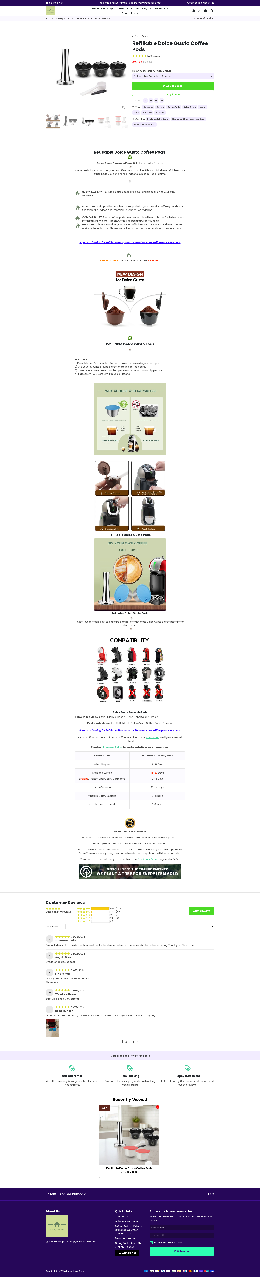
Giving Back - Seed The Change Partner (128, 1244)
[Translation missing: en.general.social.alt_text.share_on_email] (213, 18)
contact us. (152, 737)
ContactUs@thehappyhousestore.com (71, 1241)
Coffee (160, 107)
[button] (139, 56)
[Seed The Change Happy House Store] (130, 879)
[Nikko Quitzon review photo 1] (52, 1028)
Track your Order (147, 859)
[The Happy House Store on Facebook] (47, 3)
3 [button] (130, 1041)
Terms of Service (125, 1238)
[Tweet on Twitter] (207, 18)
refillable (147, 112)
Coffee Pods (174, 107)
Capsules (148, 107)
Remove (157, 1107)
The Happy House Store (73, 1271)
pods (136, 112)
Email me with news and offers (168, 1242)
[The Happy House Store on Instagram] (50, 3)
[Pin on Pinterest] (210, 18)
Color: (152, 71)
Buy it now (173, 94)
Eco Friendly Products (62, 18)
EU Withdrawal (127, 1252)
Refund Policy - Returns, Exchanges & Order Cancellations (129, 1230)
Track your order (129, 8)
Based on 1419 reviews (58, 911)
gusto (202, 107)
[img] (62, 937)
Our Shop (108, 8)
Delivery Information (127, 1221)
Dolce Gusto (190, 107)
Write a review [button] (201, 911)
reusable (159, 112)
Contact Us (130, 13)
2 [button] (126, 1041)
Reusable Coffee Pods (144, 124)
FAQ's (147, 8)
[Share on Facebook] (204, 18)
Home (95, 8)
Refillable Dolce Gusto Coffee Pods (94, 18)
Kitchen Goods (140, 36)
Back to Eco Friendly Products (130, 1055)
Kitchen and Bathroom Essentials (188, 119)
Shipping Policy (113, 747)
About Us (161, 8)
